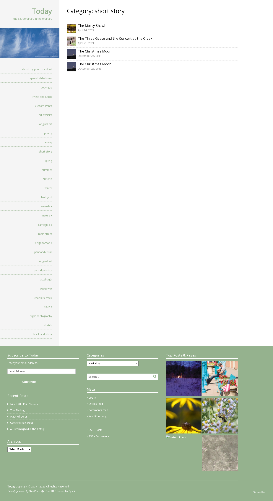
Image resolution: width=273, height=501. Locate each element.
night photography (41, 316)
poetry (48, 133)
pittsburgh (46, 279)
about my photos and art (37, 69)
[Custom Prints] (176, 437)
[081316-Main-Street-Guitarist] (220, 379)
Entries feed (96, 403)
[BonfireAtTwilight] (183, 379)
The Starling (17, 410)
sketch (48, 325)
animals (45, 206)
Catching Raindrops (21, 422)
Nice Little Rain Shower (24, 404)
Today (42, 11)
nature (46, 215)
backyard (46, 197)
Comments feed (98, 410)
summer (47, 170)
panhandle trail (43, 252)
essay (48, 142)
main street (45, 234)
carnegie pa (45, 224)
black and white (42, 334)
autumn (47, 179)
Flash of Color (18, 416)
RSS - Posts (96, 430)
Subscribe (29, 382)
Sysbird (73, 491)
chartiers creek (43, 298)
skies (47, 307)
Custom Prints (43, 106)
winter (48, 188)
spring (48, 160)
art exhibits (45, 115)
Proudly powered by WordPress (23, 491)
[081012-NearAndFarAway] (183, 416)
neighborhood (43, 243)
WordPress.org (97, 416)
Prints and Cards (42, 96)
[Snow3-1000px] (220, 453)
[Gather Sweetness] (220, 416)
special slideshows (41, 78)
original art (45, 124)
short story (45, 151)
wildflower (46, 288)
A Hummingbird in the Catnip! (27, 429)
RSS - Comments (99, 436)
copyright (46, 87)
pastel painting (43, 270)
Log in (92, 397)
